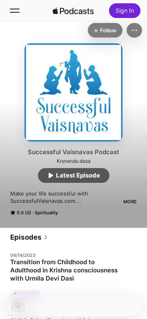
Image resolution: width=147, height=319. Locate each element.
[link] (29, 237)
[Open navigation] (15, 11)
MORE (130, 201)
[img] (73, 11)
